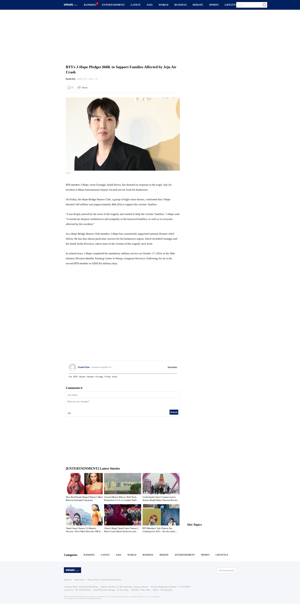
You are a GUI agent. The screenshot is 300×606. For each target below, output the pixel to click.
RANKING (90, 4)
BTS (76, 377)
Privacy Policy (94, 580)
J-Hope (108, 377)
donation (91, 377)
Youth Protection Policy (111, 580)
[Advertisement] (150, 37)
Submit (174, 412)
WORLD (163, 4)
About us (68, 580)
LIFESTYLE (232, 4)
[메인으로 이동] (71, 5)
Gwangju (99, 377)
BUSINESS (180, 4)
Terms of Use (79, 580)
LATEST (136, 4)
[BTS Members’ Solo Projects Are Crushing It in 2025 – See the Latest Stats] (161, 519)
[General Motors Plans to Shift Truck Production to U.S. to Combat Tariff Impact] (122, 488)
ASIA (150, 4)
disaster (82, 377)
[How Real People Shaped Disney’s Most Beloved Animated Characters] (84, 488)
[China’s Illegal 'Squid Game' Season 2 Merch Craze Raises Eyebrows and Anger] (122, 519)
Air (71, 377)
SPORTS (214, 4)
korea (115, 377)
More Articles (172, 367)
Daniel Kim (70, 79)
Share (85, 87)
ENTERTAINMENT (113, 4)
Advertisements (226, 570)
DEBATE (198, 4)
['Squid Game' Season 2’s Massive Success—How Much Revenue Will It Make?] (84, 519)
